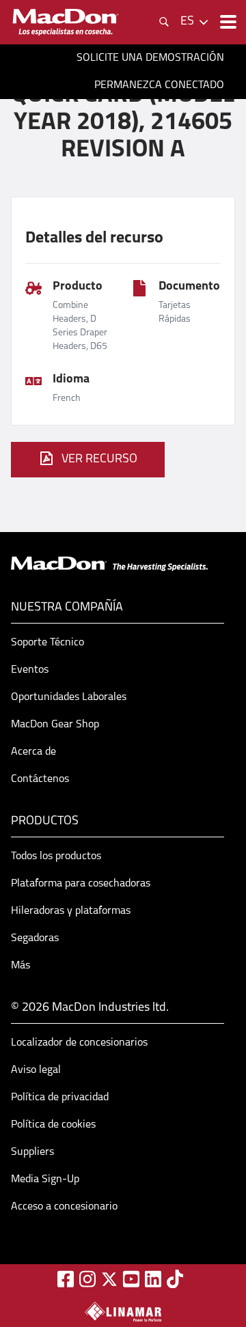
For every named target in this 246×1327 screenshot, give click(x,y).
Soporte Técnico (47, 642)
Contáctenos (40, 779)
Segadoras (35, 938)
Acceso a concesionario (64, 1206)
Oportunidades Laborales (68, 697)
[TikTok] (175, 1279)
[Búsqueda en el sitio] (164, 22)
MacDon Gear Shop (55, 724)
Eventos (30, 670)
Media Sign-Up (45, 1179)
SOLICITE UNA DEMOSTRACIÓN (150, 58)
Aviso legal (36, 1070)
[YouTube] (131, 1279)
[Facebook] (65, 1279)
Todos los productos (56, 856)
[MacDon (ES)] (65, 22)
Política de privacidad (60, 1097)
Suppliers (32, 1152)
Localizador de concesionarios (79, 1042)
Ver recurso (99, 459)
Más (20, 965)
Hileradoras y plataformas (71, 911)
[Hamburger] (227, 22)
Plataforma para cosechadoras (80, 883)
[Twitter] (109, 1279)
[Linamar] (123, 1311)
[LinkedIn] (153, 1279)
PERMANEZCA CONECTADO (159, 85)
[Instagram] (87, 1279)
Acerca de (33, 751)
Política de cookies (53, 1124)
